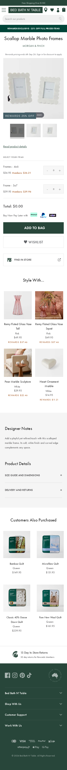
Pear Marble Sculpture (18, 381)
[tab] (33, 475)
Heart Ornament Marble (49, 384)
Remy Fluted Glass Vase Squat (49, 326)
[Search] (60, 18)
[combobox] (33, 19)
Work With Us (13, 725)
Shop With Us (13, 704)
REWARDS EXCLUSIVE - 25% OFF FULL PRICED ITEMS (33, 28)
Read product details (15, 146)
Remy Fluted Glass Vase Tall (18, 326)
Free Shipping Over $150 (33, 2)
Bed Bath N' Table (16, 693)
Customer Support (16, 715)
